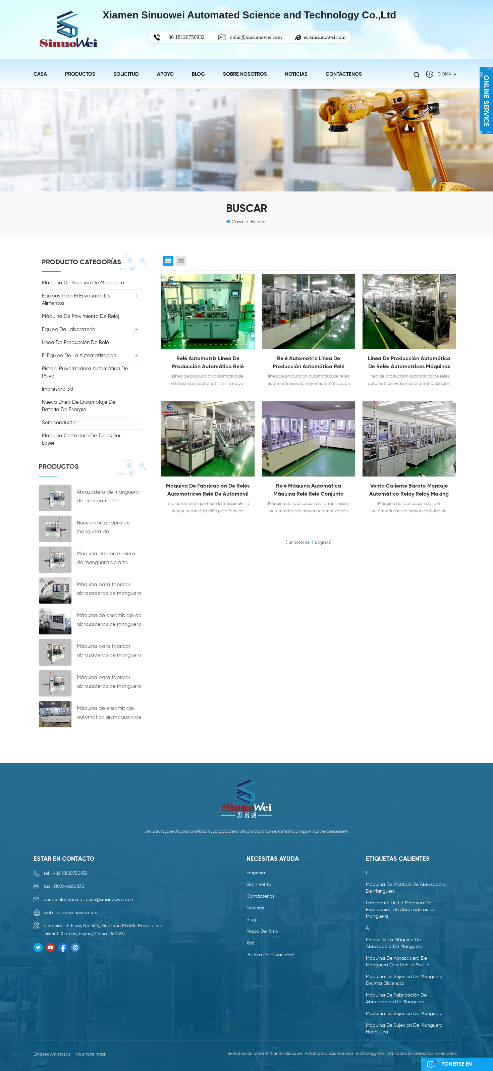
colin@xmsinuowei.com (256, 37)
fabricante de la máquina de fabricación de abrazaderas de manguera (400, 910)
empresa (255, 872)
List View (181, 261)
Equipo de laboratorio (68, 329)
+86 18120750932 (70, 873)
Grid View (168, 261)
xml (250, 943)
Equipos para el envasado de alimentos (76, 299)
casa (40, 74)
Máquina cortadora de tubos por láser (81, 439)
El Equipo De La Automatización (79, 355)
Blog (198, 74)
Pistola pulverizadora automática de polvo (85, 372)
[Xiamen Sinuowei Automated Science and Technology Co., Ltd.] (68, 29)
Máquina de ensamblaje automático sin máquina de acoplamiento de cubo (109, 714)
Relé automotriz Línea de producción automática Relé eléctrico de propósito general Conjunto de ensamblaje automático (207, 363)
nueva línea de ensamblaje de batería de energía (78, 406)
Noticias (255, 908)
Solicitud (126, 74)
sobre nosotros (245, 74)
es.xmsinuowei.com (324, 37)
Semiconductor (59, 422)
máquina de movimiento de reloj (80, 316)
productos (80, 74)
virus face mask (90, 1054)
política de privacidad (270, 955)
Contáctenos (344, 74)
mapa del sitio (262, 931)
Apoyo (165, 74)
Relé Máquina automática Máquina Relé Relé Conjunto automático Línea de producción (308, 491)
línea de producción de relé (75, 342)
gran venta (258, 884)
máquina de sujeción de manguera (83, 282)
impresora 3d (57, 389)
